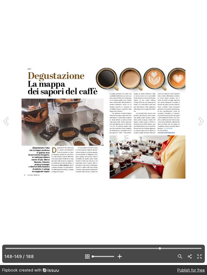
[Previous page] (6, 132)
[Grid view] (87, 256)
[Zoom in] (119, 256)
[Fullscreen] (199, 256)
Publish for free (191, 270)
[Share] (189, 256)
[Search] (180, 256)
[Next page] (200, 132)
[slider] (103, 256)
